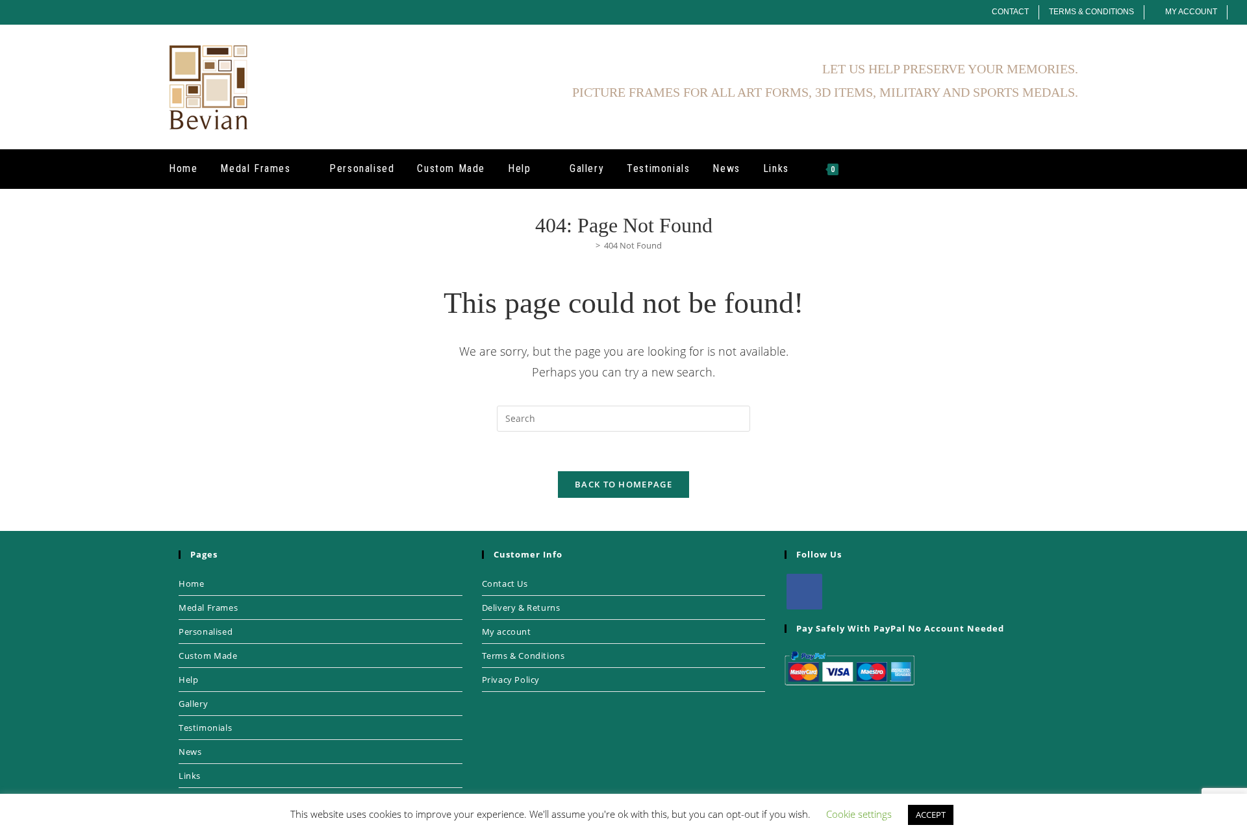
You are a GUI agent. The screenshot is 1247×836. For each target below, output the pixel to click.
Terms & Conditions (1091, 11)
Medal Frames (208, 607)
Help (188, 679)
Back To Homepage (623, 484)
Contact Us (505, 583)
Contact (1010, 11)
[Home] (588, 245)
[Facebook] (804, 591)
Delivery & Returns (521, 607)
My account (506, 631)
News (190, 751)
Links (190, 775)
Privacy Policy (511, 679)
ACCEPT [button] (931, 814)
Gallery (193, 703)
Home (191, 583)
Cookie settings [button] (859, 813)
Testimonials (205, 727)
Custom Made (208, 655)
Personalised (206, 631)
